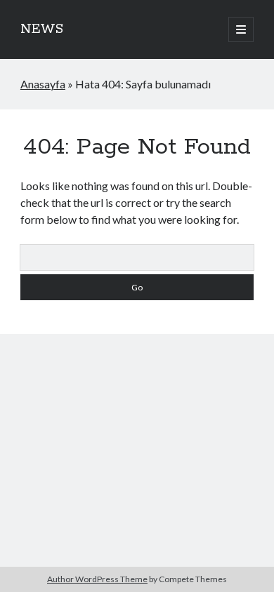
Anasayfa (42, 83)
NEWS (41, 29)
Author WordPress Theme (97, 579)
